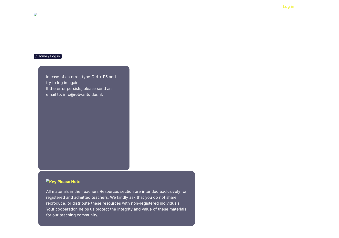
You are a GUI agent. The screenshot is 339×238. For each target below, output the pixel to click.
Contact (267, 6)
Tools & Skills (160, 6)
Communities (240, 6)
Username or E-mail (63, 107)
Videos (186, 6)
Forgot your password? (84, 158)
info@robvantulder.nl (82, 94)
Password (55, 124)
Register (103, 146)
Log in (288, 6)
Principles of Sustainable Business (119, 21)
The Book (131, 6)
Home (109, 6)
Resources (210, 6)
